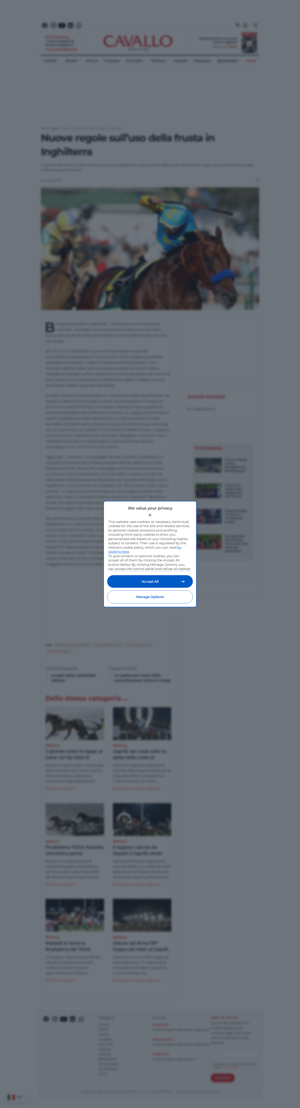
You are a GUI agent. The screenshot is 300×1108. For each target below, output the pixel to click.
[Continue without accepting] (150, 515)
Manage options (150, 597)
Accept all (150, 581)
